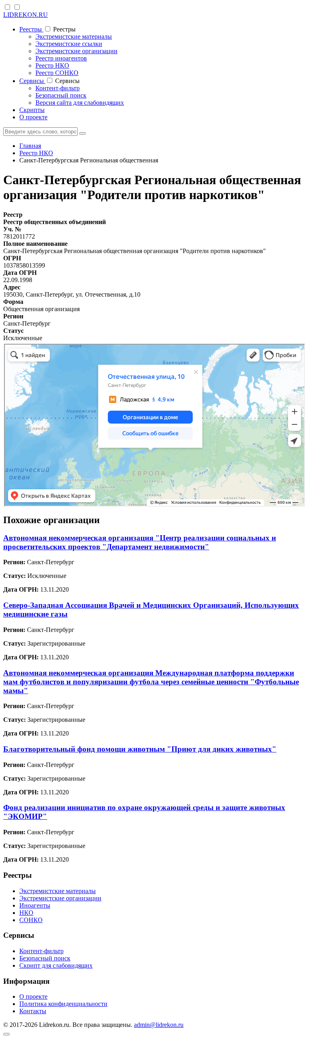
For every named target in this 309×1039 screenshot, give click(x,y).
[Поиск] (82, 133)
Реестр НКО (52, 65)
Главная (30, 145)
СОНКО (31, 919)
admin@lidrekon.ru (158, 1024)
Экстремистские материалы (73, 36)
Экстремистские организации (76, 51)
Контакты (32, 1011)
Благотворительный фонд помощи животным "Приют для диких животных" (139, 749)
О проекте (33, 117)
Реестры (31, 29)
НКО (26, 912)
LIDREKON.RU (25, 14)
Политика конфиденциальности (63, 1003)
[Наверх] (6, 1034)
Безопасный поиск (61, 95)
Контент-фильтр (57, 88)
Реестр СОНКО (56, 72)
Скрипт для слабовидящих (56, 965)
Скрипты (32, 109)
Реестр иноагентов (61, 58)
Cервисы (32, 80)
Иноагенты (34, 905)
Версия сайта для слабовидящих (79, 102)
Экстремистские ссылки (68, 43)
